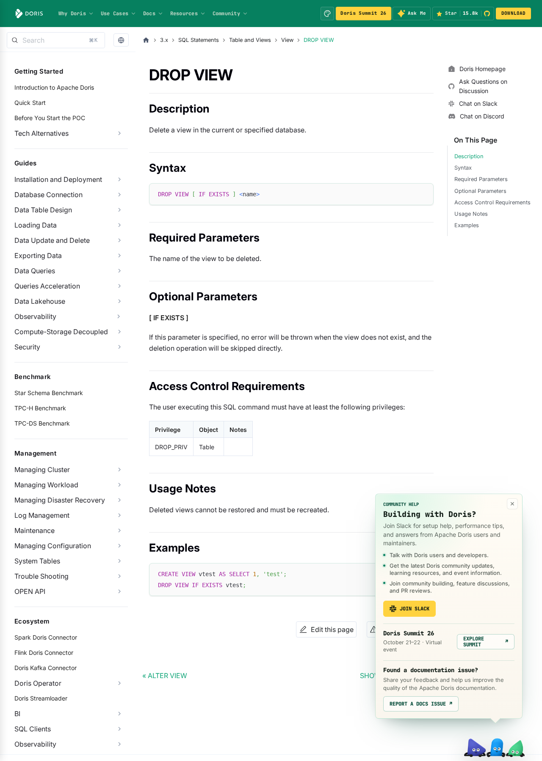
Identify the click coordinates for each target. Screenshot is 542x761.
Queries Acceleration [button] (47, 286)
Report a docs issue (421, 704)
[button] (121, 40)
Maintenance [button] (34, 530)
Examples (466, 225)
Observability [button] (35, 744)
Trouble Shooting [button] (41, 576)
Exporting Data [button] (38, 255)
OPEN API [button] (29, 591)
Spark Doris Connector (45, 637)
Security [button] (27, 347)
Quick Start (30, 102)
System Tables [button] (37, 561)
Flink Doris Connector (43, 652)
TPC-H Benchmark (40, 408)
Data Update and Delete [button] (52, 240)
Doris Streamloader (40, 698)
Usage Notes (471, 214)
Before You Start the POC (49, 117)
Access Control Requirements (492, 202)
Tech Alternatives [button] (41, 133)
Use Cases (114, 13)
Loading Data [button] (35, 225)
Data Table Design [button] (43, 210)
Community (226, 13)
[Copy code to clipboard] (423, 194)
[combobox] (56, 40)
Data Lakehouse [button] (39, 301)
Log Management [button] (41, 515)
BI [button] (17, 713)
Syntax (463, 168)
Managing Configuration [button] (52, 545)
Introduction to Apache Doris (54, 87)
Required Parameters (481, 179)
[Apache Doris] (29, 13)
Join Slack (414, 608)
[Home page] (146, 40)
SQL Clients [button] (32, 729)
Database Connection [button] (48, 194)
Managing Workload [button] (46, 485)
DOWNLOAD (513, 13)
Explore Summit (485, 641)
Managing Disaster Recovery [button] (59, 500)
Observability (35, 316)
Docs (149, 13)
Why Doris (72, 13)
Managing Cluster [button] (42, 469)
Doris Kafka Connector (45, 667)
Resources (184, 13)
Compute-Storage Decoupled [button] (61, 331)
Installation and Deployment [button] (58, 179)
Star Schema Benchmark (48, 392)
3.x (164, 40)
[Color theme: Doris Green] (327, 13)
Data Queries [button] (34, 270)
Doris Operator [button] (37, 683)
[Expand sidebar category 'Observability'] (118, 316)
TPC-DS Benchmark (42, 423)
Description (469, 156)
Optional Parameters (480, 191)
